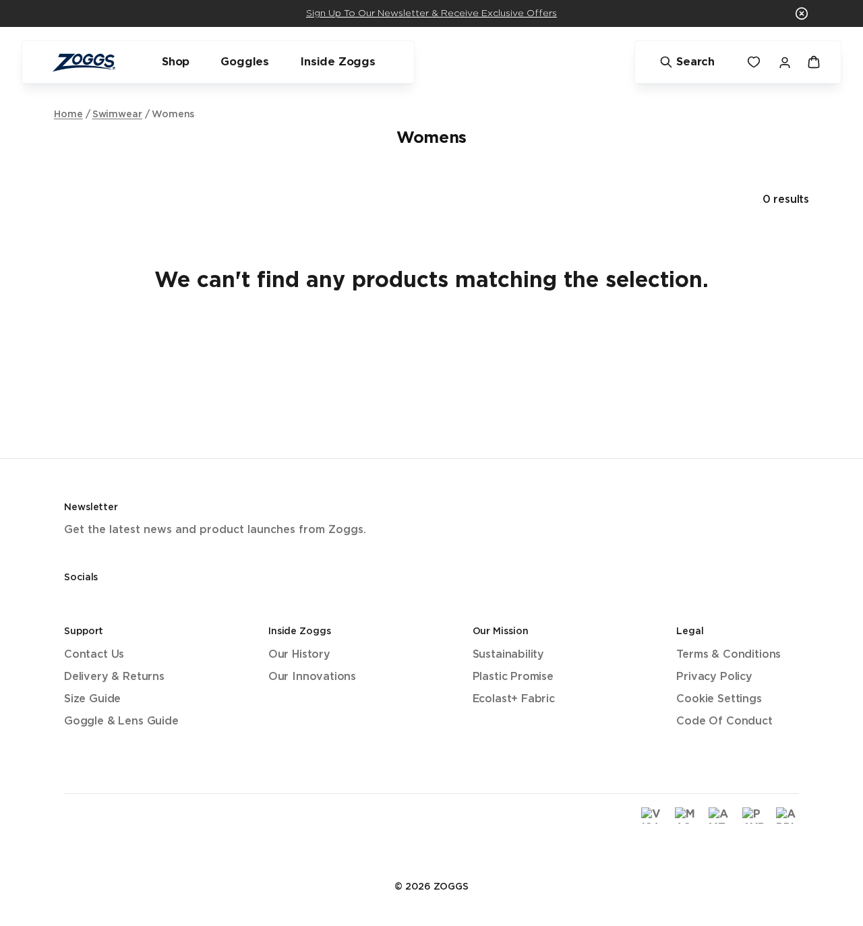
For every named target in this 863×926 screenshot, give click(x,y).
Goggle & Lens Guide (121, 721)
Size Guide (92, 699)
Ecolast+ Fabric (514, 699)
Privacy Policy (714, 677)
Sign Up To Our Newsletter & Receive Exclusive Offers (431, 13)
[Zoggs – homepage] (83, 62)
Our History (299, 655)
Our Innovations (312, 677)
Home (68, 115)
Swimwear (117, 115)
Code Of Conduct (724, 721)
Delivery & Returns (114, 677)
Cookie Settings (718, 699)
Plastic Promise (513, 677)
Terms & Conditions (728, 655)
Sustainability (509, 655)
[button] (801, 13)
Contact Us (94, 655)
